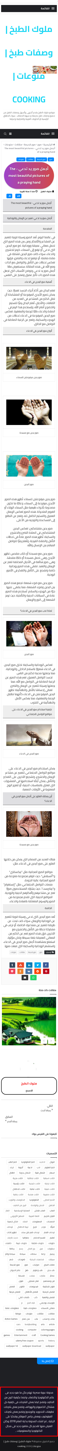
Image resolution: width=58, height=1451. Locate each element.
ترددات (10, 1227)
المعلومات (37, 1221)
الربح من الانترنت (19, 1205)
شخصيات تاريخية (37, 1259)
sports (41, 1341)
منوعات (21, 159)
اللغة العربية (34, 1216)
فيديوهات (33, 1286)
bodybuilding (30, 1324)
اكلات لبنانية (35, 1189)
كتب (36, 1297)
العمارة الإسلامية (22, 1210)
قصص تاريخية (49, 1292)
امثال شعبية (12, 1221)
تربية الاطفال (22, 1227)
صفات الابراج (49, 1265)
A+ (18, 196)
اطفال (12, 1173)
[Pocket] (12, 971)
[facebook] (46, 965)
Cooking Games (47, 1335)
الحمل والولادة (37, 1205)
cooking (19, 1330)
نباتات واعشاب (48, 1319)
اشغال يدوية (24, 1173)
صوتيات (36, 1265)
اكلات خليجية (34, 1183)
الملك (25, 1221)
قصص (12, 1286)
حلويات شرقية (37, 1243)
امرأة (52, 1227)
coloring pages (48, 1330)
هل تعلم (26, 1319)
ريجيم (52, 1254)
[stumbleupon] (20, 965)
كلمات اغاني (23, 1297)
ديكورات (51, 1249)
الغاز (8, 1210)
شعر (11, 1259)
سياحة (22, 1254)
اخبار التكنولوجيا (28, 1162)
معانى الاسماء (48, 1308)
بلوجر (43, 1227)
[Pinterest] (46, 971)
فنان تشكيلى (33, 1281)
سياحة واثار (10, 1254)
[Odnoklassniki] (20, 971)
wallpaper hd (12, 1346)
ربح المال (31, 1249)
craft (34, 1335)
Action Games (11, 1319)
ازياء (12, 1167)
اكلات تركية (50, 1183)
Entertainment (20, 1335)
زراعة (43, 1254)
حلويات (51, 1243)
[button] (47, 8)
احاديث (42, 1162)
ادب (38, 1167)
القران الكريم (49, 1216)
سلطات (33, 1254)
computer (32, 1330)
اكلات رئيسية (18, 1183)
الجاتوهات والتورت (17, 1200)
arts (42, 1324)
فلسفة (21, 1276)
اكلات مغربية (49, 1194)
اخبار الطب (12, 1162)
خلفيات (8, 1243)
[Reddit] (37, 971)
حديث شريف (12, 1238)
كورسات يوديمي (47, 1303)
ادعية (30, 1167)
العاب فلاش (39, 1210)
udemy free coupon (25, 1341)
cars (18, 1324)
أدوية (20, 1167)
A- (9, 196)
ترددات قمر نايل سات (30, 1232)
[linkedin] (29, 965)
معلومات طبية (30, 1308)
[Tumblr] (12, 965)
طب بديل (51, 1270)
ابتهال (52, 1162)
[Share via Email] (25, 977)
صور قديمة (41, 159)
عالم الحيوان (15, 1270)
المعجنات (50, 1221)
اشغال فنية (40, 1173)
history (51, 1341)
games (7, 1335)
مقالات (30, 159)
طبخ (26, 1270)
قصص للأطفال (31, 1292)
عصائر (52, 1276)
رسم (21, 1249)
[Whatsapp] (33, 977)
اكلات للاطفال (19, 1189)
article (52, 1324)
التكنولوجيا (34, 1200)
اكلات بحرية (18, 1178)
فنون (21, 1281)
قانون (21, 1286)
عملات (32, 1276)
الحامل (52, 1205)
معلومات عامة (12, 1308)
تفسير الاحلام (39, 1238)
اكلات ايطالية (33, 1178)
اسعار (52, 1173)
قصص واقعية (48, 1297)
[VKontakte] (28, 971)
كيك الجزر (31, 1303)
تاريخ (35, 1227)
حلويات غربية (21, 1243)
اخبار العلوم (50, 1167)
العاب (52, 1210)
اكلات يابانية (18, 1194)
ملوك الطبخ (46, 191)
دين (41, 1249)
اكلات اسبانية (49, 1178)
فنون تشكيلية (49, 1286)
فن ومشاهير (49, 1281)
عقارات (42, 1276)
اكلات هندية (33, 1194)
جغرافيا (26, 1238)
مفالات (51, 1313)
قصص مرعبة (14, 1292)
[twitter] (37, 965)
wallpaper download (31, 1346)
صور (50, 159)
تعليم (52, 1238)
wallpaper (50, 1346)
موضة (18, 1313)
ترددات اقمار (49, 1232)
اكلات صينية (49, 1189)
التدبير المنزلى (49, 1200)
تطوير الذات (12, 1232)
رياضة (12, 1249)
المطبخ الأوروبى (17, 1216)
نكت (36, 1319)
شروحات (21, 1259)
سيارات (51, 1259)
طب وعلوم (38, 1270)
